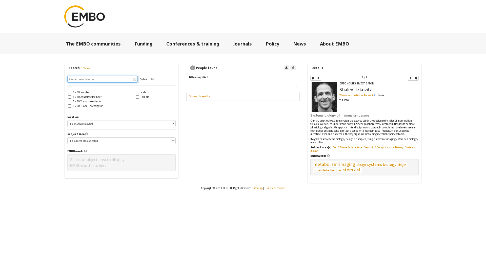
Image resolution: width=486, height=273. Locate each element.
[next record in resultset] (410, 78)
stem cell (352, 170)
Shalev (199, 96)
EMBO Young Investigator (87, 101)
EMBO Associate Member (87, 97)
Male (143, 92)
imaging (347, 164)
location (73, 117)
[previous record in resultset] (318, 78)
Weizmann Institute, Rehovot (356, 95)
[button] (152, 79)
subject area (76, 134)
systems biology (381, 164)
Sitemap (258, 188)
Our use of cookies (275, 188)
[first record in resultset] (313, 78)
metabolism (325, 164)
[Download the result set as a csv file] (286, 67)
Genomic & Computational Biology (383, 147)
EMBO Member (81, 92)
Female (144, 97)
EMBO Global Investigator (88, 106)
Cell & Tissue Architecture (347, 147)
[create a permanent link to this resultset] (293, 67)
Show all (87, 68)
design (361, 165)
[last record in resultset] (416, 78)
